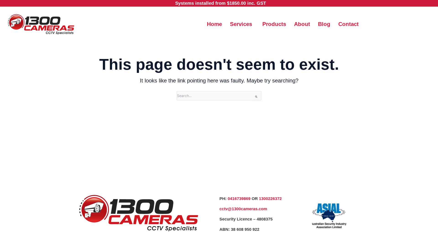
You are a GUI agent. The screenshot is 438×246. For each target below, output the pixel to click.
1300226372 (270, 198)
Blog (324, 24)
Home (214, 24)
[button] (242, 24)
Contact (348, 24)
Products (274, 24)
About (302, 24)
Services (241, 24)
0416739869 (239, 198)
